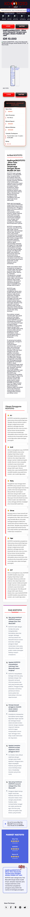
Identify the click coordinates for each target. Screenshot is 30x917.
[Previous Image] (3, 54)
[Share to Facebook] (11, 907)
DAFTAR (22, 26)
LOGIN (8, 26)
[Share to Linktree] (16, 907)
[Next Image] (27, 54)
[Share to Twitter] (6, 907)
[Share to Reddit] (25, 907)
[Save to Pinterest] (20, 907)
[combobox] (13, 10)
